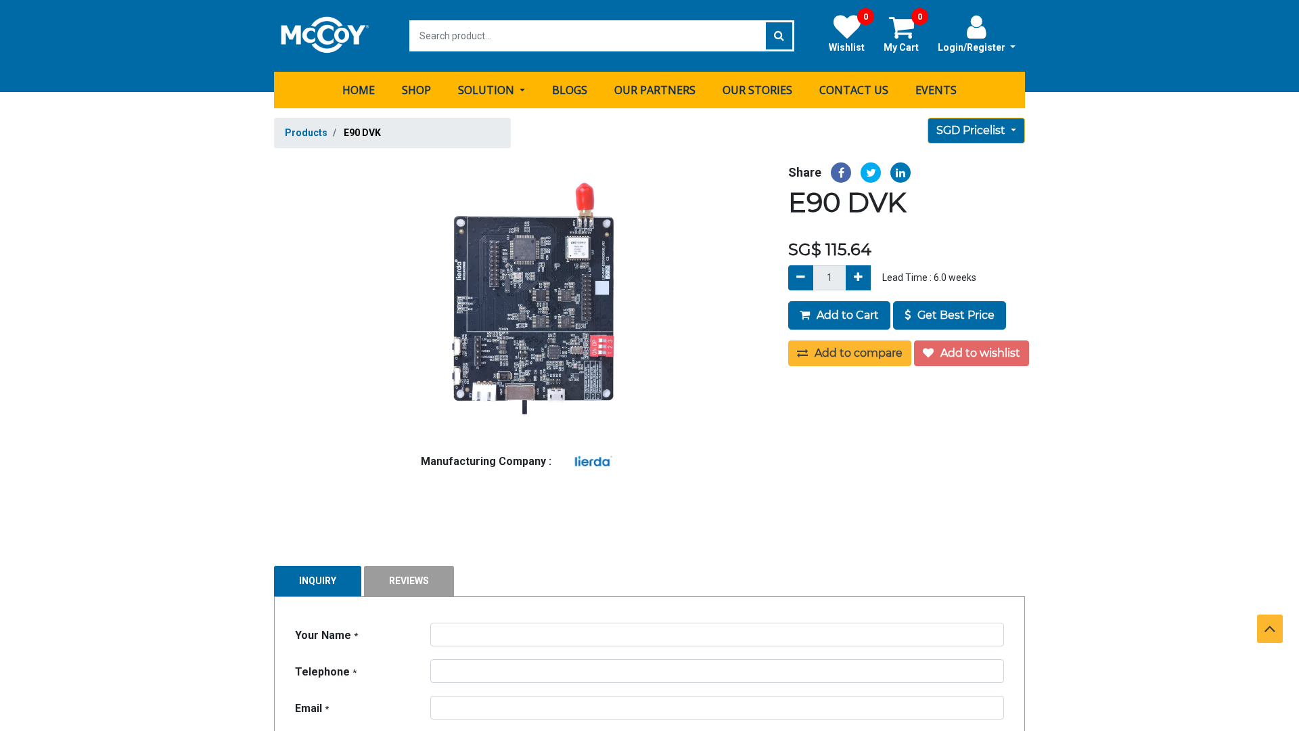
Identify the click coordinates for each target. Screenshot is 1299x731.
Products (306, 132)
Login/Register (972, 47)
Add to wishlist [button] (979, 353)
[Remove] (800, 277)
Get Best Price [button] (955, 315)
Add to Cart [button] (846, 315)
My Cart (903, 33)
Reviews (409, 580)
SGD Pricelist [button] (972, 130)
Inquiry (317, 580)
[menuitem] (358, 90)
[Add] (858, 277)
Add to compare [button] (857, 353)
